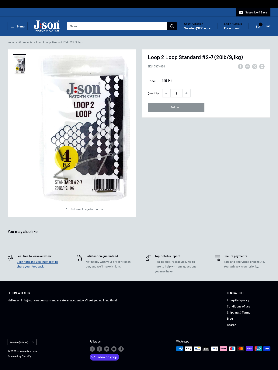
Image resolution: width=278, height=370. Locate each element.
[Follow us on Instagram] (99, 349)
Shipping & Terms (238, 312)
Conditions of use (238, 306)
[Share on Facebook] (240, 66)
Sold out (176, 107)
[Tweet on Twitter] (254, 66)
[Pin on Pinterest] (247, 66)
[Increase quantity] (186, 93)
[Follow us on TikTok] (121, 349)
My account (232, 28)
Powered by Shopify (19, 356)
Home (11, 42)
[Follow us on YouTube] (113, 349)
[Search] (172, 26)
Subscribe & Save (256, 12)
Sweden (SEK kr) (19, 342)
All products (25, 42)
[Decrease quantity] (166, 93)
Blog (230, 318)
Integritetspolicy (238, 300)
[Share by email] (262, 66)
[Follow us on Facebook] (92, 349)
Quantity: (154, 93)
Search (231, 324)
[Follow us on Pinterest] (106, 349)
